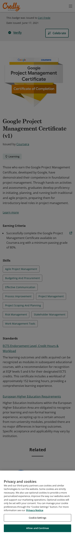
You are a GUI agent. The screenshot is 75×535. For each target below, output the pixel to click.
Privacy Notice (34, 510)
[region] (37, 503)
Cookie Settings (37, 517)
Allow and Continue (37, 528)
